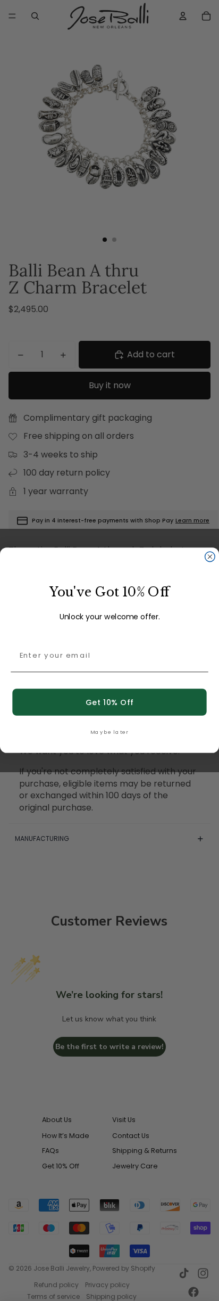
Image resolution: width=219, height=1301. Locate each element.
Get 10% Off (109, 702)
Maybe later (109, 732)
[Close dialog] (210, 557)
